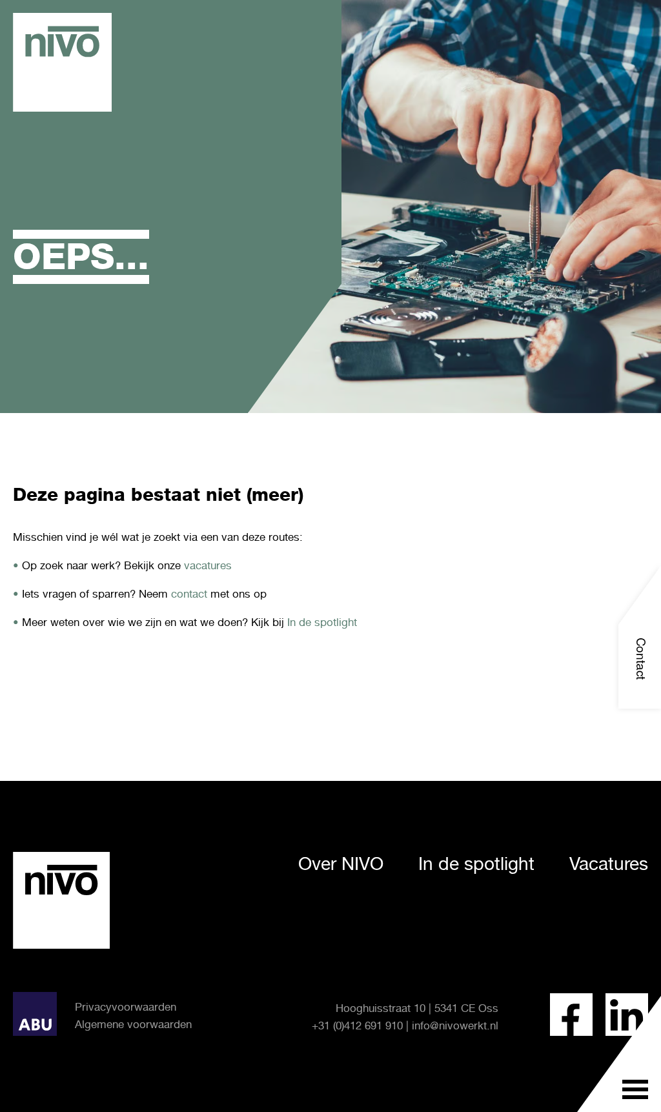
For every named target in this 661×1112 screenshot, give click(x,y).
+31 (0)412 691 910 (357, 1025)
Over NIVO (340, 863)
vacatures (208, 565)
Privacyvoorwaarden (125, 1006)
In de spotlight (322, 622)
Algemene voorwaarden (133, 1024)
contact (189, 593)
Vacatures (608, 863)
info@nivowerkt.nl (455, 1025)
